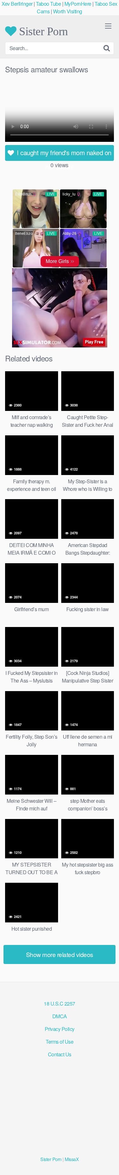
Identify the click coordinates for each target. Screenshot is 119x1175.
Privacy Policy (60, 1029)
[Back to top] (108, 1161)
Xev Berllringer (17, 3)
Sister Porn (42, 31)
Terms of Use (59, 1041)
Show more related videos (59, 954)
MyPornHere (77, 3)
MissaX (72, 1159)
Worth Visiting (67, 11)
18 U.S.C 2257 (59, 1003)
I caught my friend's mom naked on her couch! (63, 154)
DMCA (59, 1016)
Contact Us (59, 1054)
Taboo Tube (48, 3)
